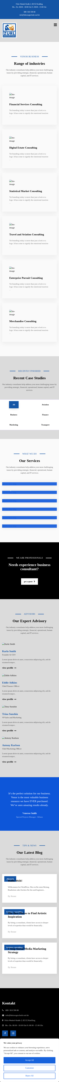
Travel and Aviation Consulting (26, 234)
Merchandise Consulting (22, 321)
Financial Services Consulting (25, 104)
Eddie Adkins (9, 682)
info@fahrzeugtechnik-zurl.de (29, 15)
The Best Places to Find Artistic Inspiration (27, 915)
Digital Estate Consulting (23, 147)
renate (13, 896)
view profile (7, 668)
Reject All (29, 1076)
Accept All (29, 1060)
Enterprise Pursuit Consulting (26, 277)
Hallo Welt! (15, 880)
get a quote (28, 581)
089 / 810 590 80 (29, 12)
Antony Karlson (11, 745)
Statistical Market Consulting (25, 191)
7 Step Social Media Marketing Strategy (27, 950)
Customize (29, 1068)
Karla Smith (9, 651)
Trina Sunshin (10, 714)
